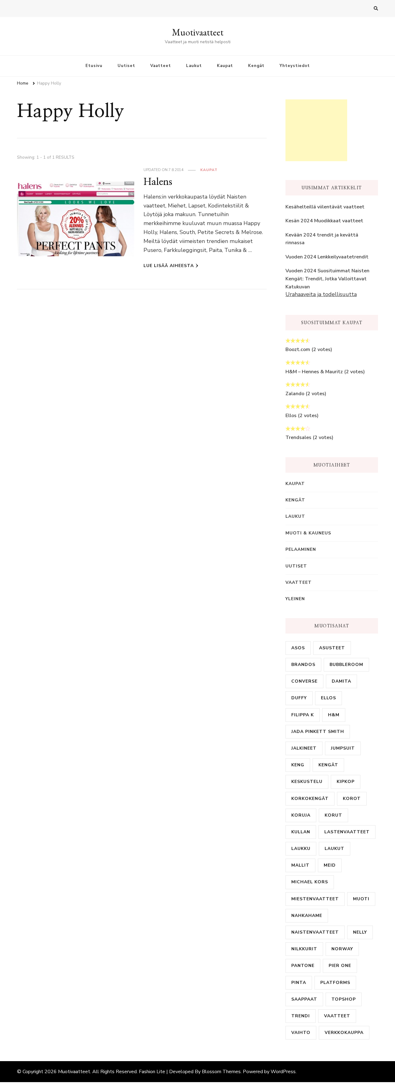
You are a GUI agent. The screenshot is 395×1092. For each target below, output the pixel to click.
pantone (302, 966)
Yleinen (295, 599)
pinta (298, 982)
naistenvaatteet (315, 932)
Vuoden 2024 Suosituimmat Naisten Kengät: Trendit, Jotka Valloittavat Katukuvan (327, 278)
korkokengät (310, 798)
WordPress (283, 1071)
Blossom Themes (221, 1071)
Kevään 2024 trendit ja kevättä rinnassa (321, 239)
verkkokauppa (344, 1033)
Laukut (194, 66)
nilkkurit (304, 949)
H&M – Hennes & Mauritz (314, 371)
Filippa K (302, 715)
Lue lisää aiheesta (168, 266)
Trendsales (298, 437)
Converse (304, 681)
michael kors (309, 882)
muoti (361, 899)
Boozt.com (297, 349)
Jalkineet (304, 748)
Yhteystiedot (295, 66)
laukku (300, 848)
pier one (340, 966)
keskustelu (306, 781)
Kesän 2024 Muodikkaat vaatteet (324, 220)
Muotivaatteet (197, 32)
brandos (303, 664)
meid (330, 865)
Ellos (291, 415)
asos (298, 648)
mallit (300, 865)
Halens (157, 181)
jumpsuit (343, 748)
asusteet (332, 648)
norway (342, 949)
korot (352, 798)
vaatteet (337, 1016)
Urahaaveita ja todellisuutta (321, 294)
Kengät (256, 66)
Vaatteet (160, 66)
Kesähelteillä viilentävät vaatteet (324, 206)
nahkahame (306, 915)
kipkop (346, 781)
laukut (334, 848)
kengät (328, 765)
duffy (299, 698)
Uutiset (126, 66)
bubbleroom (346, 664)
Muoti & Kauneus (308, 533)
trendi (300, 1016)
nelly (360, 932)
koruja (300, 815)
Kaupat (225, 66)
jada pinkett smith (317, 731)
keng (297, 765)
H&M (333, 715)
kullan (300, 832)
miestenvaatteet (315, 899)
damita (341, 681)
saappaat (304, 999)
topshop (343, 999)
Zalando (294, 393)
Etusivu (93, 66)
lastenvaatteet (347, 832)
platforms (335, 982)
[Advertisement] (316, 130)
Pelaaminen (300, 549)
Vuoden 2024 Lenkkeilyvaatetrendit (326, 256)
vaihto (300, 1033)
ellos (328, 698)
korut (333, 815)
